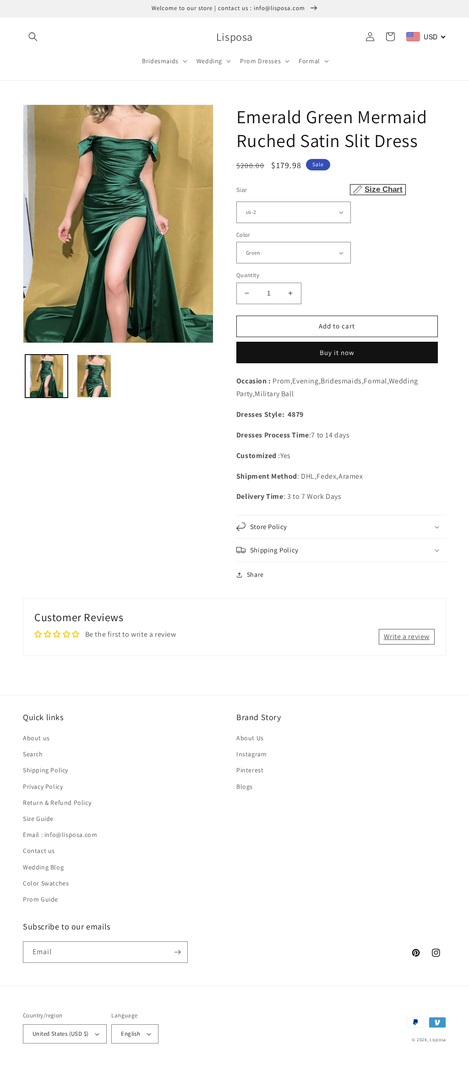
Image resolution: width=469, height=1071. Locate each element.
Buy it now (337, 352)
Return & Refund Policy (57, 802)
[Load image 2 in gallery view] (93, 376)
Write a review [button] (407, 636)
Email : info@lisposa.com (60, 835)
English (130, 1034)
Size (319, 189)
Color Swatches (46, 883)
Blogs (244, 786)
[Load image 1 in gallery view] (46, 376)
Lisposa (438, 1040)
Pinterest (249, 770)
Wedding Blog (43, 867)
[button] (33, 37)
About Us (250, 738)
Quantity (247, 275)
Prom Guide (40, 899)
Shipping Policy (45, 770)
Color (243, 235)
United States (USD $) (60, 1034)
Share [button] (255, 574)
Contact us (39, 851)
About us (36, 738)
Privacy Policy (43, 786)
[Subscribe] (177, 952)
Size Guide (38, 818)
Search (33, 754)
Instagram (251, 754)
